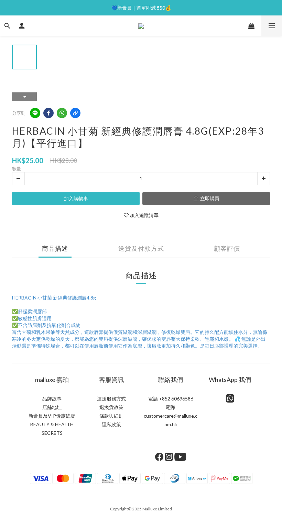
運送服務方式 (111, 399)
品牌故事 (52, 399)
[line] (35, 113)
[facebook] (48, 113)
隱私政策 (111, 424)
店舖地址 (52, 407)
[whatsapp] (62, 113)
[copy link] (75, 113)
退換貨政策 (111, 407)
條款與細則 (111, 416)
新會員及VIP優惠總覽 (52, 416)
